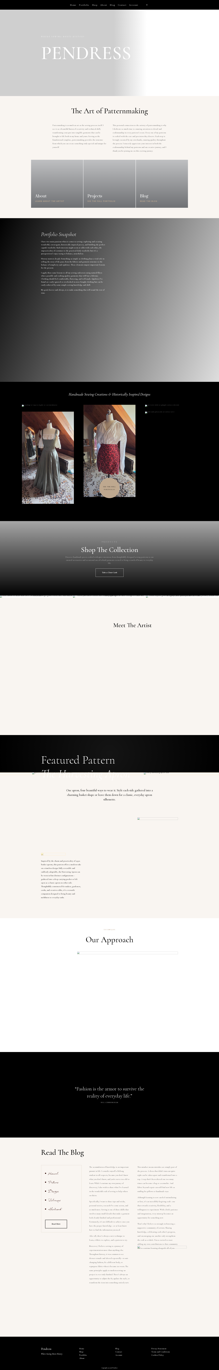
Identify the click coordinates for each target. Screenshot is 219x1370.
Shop (95, 5)
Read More (56, 1224)
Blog (112, 5)
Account (133, 5)
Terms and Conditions (160, 1351)
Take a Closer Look (109, 572)
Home (73, 5)
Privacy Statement (158, 1348)
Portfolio (84, 5)
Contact (122, 5)
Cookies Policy (157, 1355)
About (103, 5)
